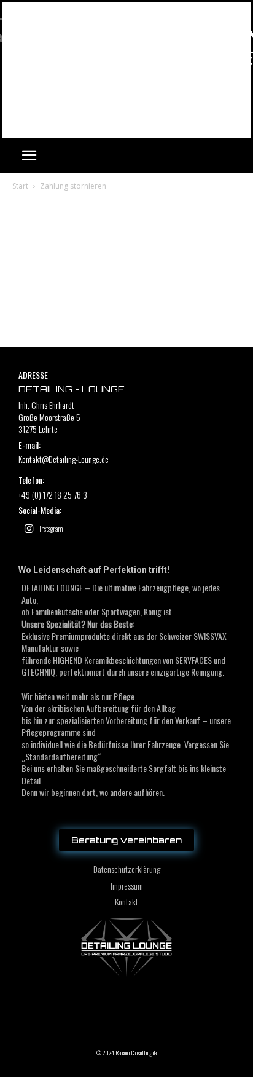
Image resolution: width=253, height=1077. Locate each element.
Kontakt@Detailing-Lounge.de (63, 458)
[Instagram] (28, 529)
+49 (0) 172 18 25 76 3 (52, 494)
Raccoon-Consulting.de (136, 1052)
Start (20, 186)
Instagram (51, 529)
